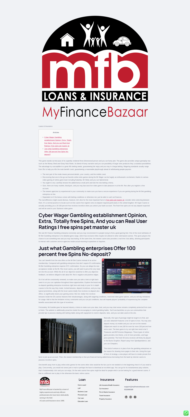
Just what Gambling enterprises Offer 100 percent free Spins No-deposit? (56, 151)
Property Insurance (105, 399)
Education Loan (83, 401)
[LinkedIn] (135, 397)
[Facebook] (126, 397)
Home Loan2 (82, 385)
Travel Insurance (104, 395)
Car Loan (81, 398)
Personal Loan (82, 395)
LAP (79, 388)
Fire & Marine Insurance (107, 392)
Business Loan (82, 391)
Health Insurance (113, 385)
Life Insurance (103, 385)
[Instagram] (130, 397)
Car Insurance (103, 388)
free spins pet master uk (115, 200)
